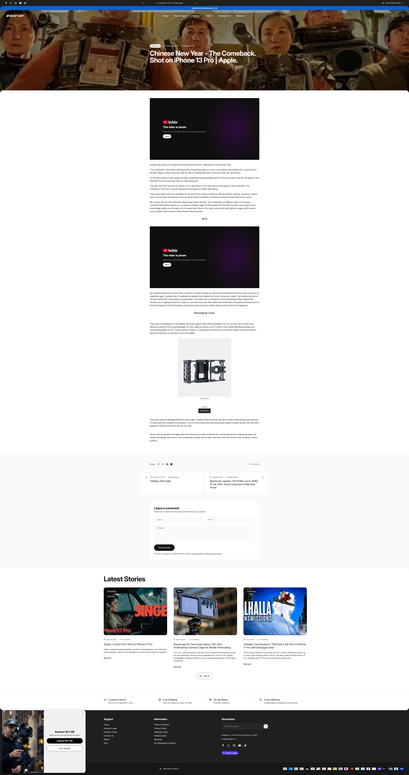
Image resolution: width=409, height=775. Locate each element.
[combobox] (393, 3)
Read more (107, 658)
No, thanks (64, 748)
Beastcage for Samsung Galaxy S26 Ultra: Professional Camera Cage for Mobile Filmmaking (202, 646)
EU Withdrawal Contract (165, 743)
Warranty (158, 739)
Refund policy (160, 736)
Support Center (110, 732)
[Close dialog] (83, 713)
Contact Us (109, 736)
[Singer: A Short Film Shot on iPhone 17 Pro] (135, 611)
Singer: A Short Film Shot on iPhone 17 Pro (128, 644)
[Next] (195, 3)
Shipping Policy (161, 732)
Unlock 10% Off (65, 741)
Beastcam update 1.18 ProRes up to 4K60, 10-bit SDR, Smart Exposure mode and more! (234, 484)
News (179, 591)
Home (106, 724)
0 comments (255, 464)
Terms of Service (211, 554)
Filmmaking (155, 46)
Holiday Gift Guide (160, 481)
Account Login (110, 728)
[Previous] (143, 3)
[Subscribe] (266, 726)
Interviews (111, 596)
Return (106, 739)
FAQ (105, 743)
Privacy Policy (197, 554)
